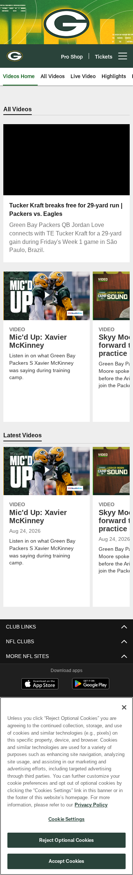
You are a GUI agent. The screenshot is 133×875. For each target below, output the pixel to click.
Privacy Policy (32, 805)
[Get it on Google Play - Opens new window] (90, 688)
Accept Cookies (67, 861)
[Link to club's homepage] (15, 53)
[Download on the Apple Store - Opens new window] (40, 685)
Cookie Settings (66, 819)
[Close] (124, 707)
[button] (43, 160)
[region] (66, 786)
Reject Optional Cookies (66, 840)
